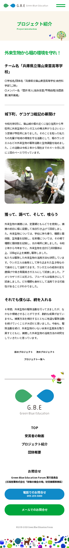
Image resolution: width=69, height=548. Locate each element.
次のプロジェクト (45, 351)
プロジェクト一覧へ (34, 359)
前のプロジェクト (23, 351)
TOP (34, 427)
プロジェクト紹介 (34, 444)
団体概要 (34, 452)
